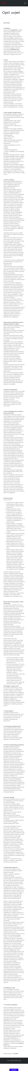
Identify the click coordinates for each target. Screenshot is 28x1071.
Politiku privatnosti (11, 1037)
